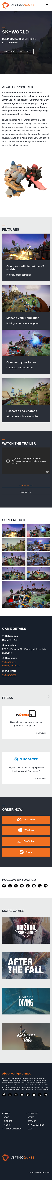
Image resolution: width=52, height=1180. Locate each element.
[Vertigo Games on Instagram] (16, 886)
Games (7, 1113)
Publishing (33, 1113)
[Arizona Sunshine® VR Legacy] (26, 930)
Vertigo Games (9, 662)
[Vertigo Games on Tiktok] (28, 886)
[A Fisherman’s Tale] (26, 1036)
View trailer (25, 51)
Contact (32, 1121)
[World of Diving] (26, 1001)
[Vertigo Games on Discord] (46, 886)
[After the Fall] (26, 965)
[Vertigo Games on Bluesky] (34, 886)
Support (8, 1121)
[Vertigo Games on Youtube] (22, 886)
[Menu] (47, 5)
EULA (30, 1129)
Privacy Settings (36, 1125)
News (6, 1117)
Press (7, 1125)
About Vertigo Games (16, 1073)
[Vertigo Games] (18, 5)
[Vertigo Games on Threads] (40, 886)
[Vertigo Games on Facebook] (4, 886)
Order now (9, 51)
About (31, 1117)
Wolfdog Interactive (11, 665)
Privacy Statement (13, 1129)
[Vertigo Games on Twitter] (10, 886)
